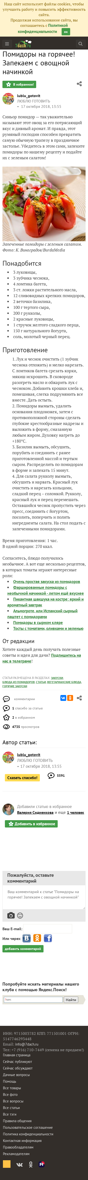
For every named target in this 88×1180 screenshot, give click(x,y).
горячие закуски (14, 686)
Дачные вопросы (16, 1074)
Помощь (9, 1081)
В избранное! (23, 84)
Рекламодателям (16, 1153)
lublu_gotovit (28, 95)
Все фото (10, 1094)
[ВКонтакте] (63, 698)
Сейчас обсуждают (18, 1068)
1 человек (75, 812)
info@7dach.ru (26, 1044)
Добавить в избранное (35, 824)
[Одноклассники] (70, 698)
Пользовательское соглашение (28, 1127)
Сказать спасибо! (22, 777)
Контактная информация (22, 1140)
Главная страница (16, 1055)
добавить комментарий (23, 949)
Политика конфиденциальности (28, 1134)
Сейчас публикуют (17, 1061)
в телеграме (20, 661)
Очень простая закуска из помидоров (46, 581)
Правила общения (17, 1121)
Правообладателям (18, 1147)
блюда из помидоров (18, 682)
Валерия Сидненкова (35, 812)
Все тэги (9, 1114)
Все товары (12, 1088)
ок (66, 32)
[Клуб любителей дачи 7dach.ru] (23, 43)
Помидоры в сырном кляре (38, 622)
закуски (57, 678)
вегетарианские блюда (64, 682)
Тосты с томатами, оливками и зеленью (48, 628)
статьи (41, 682)
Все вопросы (13, 1101)
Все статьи (11, 1107)
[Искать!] (80, 43)
